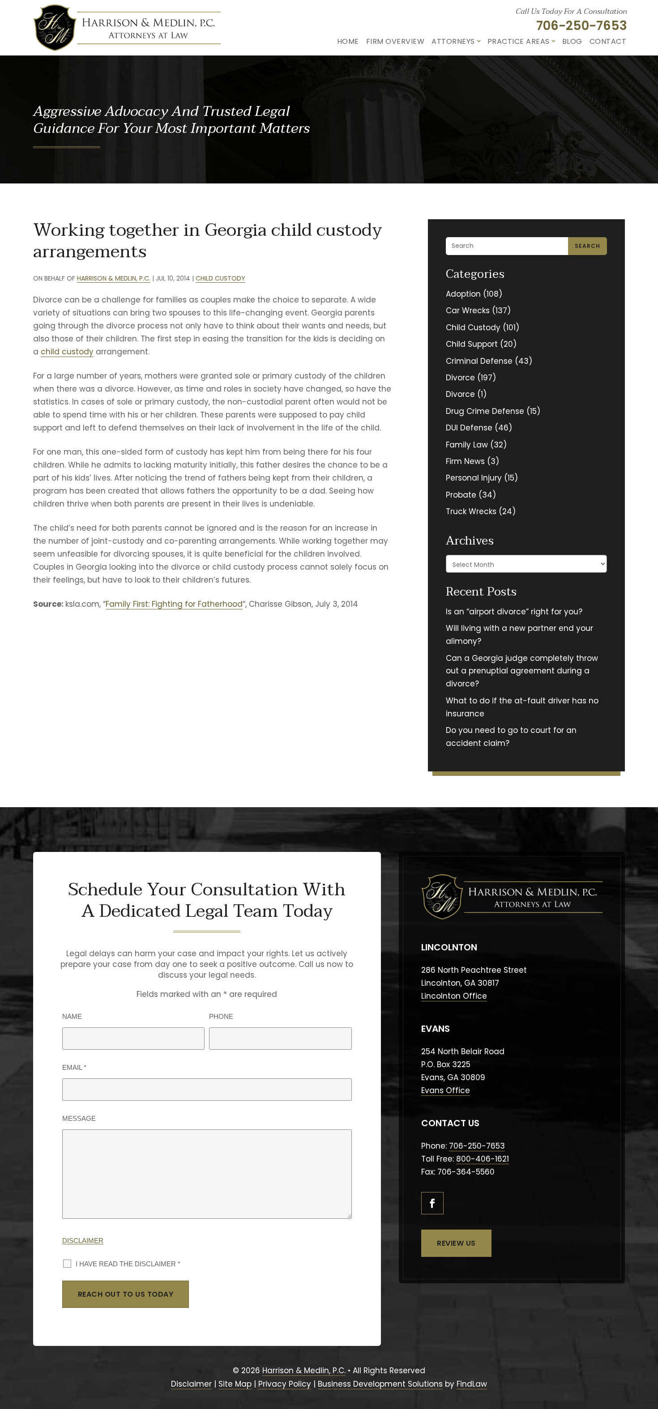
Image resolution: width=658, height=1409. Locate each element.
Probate (461, 495)
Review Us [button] (456, 1243)
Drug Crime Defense (485, 411)
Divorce (460, 377)
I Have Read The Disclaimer (128, 1264)
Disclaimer (82, 1240)
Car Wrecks (468, 310)
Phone (221, 1016)
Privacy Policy (284, 1384)
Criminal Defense (479, 361)
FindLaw (472, 1384)
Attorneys (453, 41)
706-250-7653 (581, 25)
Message (79, 1118)
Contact (608, 41)
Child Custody (220, 278)
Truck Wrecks (471, 511)
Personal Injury (474, 478)
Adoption (463, 294)
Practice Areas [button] (518, 41)
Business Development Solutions (380, 1384)
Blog (572, 41)
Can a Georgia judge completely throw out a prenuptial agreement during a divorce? (522, 671)
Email (74, 1067)
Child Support (472, 344)
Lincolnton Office (454, 996)
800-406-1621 (482, 1159)
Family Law (467, 444)
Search (587, 246)
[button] (646, 1355)
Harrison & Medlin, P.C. (113, 278)
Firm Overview (395, 41)
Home (348, 41)
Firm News (465, 461)
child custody (67, 351)
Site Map (235, 1384)
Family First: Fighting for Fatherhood (174, 604)
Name (72, 1016)
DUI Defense (469, 427)
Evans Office (445, 1090)
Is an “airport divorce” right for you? (514, 611)
